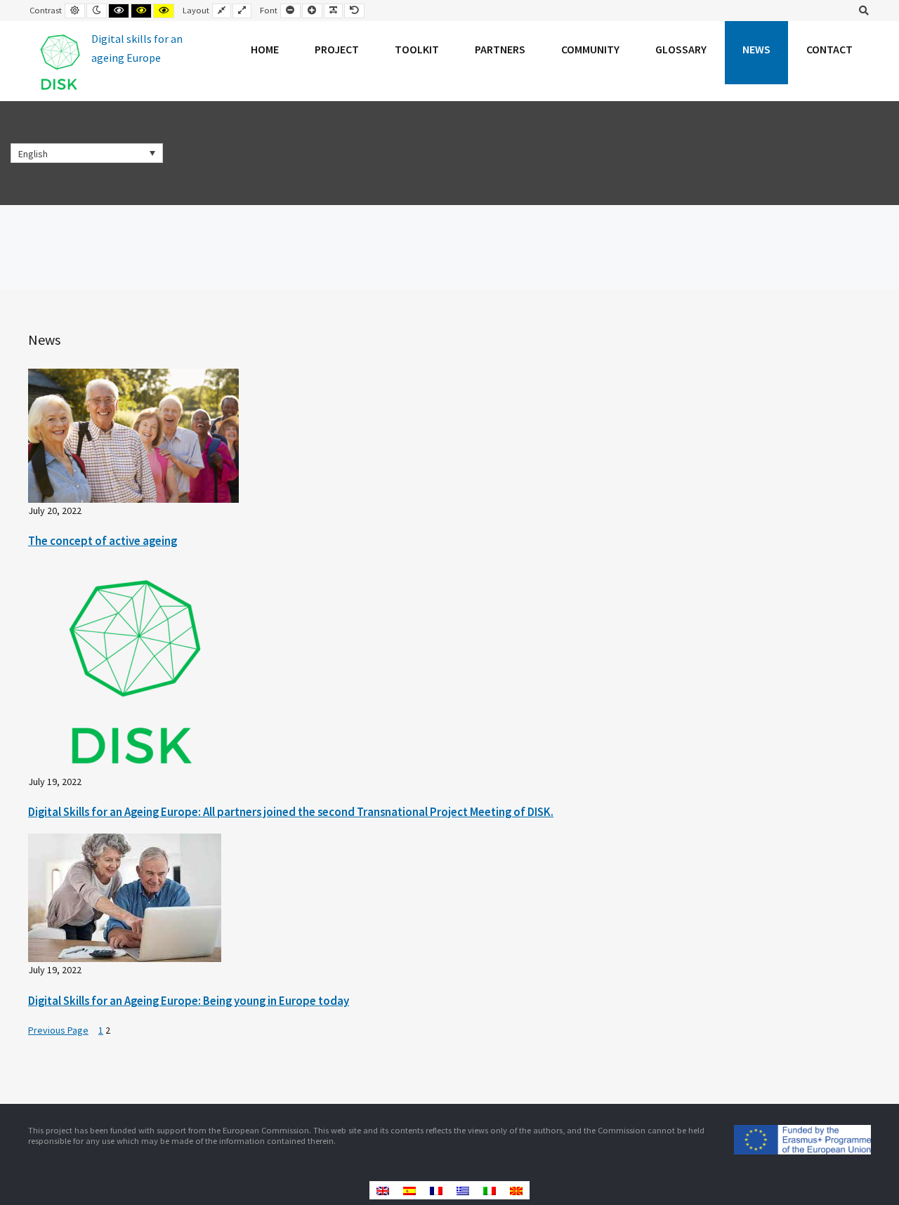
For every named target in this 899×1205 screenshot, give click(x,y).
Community (590, 49)
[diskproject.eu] (109, 61)
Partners (500, 49)
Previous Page (58, 1030)
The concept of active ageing (102, 540)
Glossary (681, 49)
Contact (829, 49)
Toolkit (417, 49)
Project (337, 49)
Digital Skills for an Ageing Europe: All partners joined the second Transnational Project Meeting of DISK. (290, 811)
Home (265, 49)
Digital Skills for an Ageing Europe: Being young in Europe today (188, 1000)
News (756, 49)
